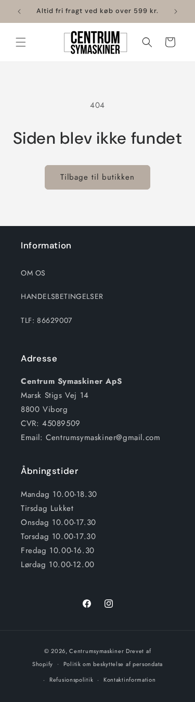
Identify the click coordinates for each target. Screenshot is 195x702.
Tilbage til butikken (97, 177)
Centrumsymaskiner (96, 651)
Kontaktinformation (129, 679)
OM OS (33, 273)
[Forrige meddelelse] (19, 11)
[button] (20, 42)
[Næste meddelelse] (175, 11)
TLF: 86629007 (46, 320)
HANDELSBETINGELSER (62, 296)
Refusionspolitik (71, 679)
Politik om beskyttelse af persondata (113, 664)
